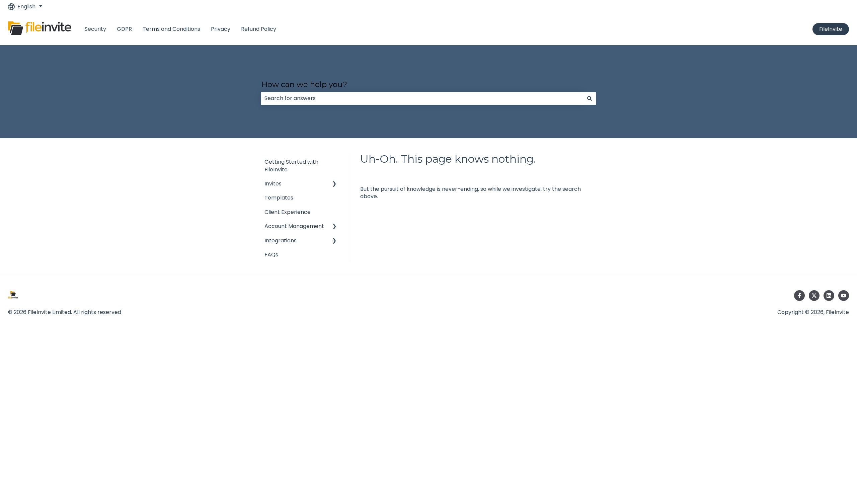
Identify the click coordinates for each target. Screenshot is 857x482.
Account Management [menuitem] (294, 226)
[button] (334, 184)
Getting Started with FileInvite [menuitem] (291, 165)
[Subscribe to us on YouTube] (843, 295)
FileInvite (830, 29)
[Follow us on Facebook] (799, 295)
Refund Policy (258, 29)
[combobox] (422, 98)
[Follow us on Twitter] (814, 295)
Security (95, 29)
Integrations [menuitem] (280, 240)
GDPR (124, 29)
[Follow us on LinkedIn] (829, 295)
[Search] (589, 98)
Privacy (220, 29)
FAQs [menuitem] (271, 254)
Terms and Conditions (171, 29)
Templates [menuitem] (278, 198)
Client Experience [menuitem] (287, 212)
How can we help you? (304, 84)
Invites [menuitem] (273, 183)
